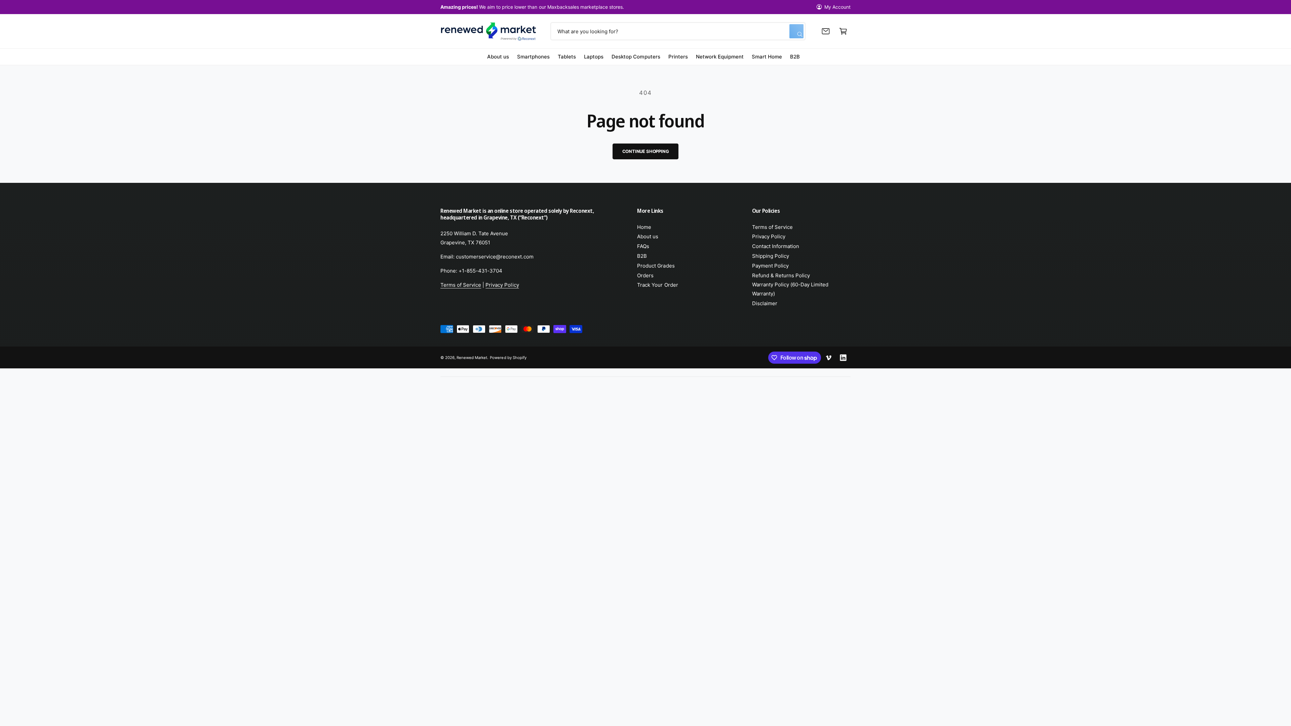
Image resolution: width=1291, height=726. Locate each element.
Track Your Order (657, 285)
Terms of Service (460, 285)
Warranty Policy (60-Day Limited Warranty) (790, 289)
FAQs (643, 246)
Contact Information (775, 246)
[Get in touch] (825, 31)
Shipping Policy (770, 256)
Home (644, 227)
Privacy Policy (502, 285)
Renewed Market (472, 357)
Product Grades (655, 266)
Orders (645, 275)
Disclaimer (764, 303)
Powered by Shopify (508, 357)
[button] (843, 31)
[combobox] (678, 31)
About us (647, 236)
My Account (837, 7)
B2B (642, 256)
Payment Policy (770, 266)
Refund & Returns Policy (781, 275)
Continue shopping (645, 151)
